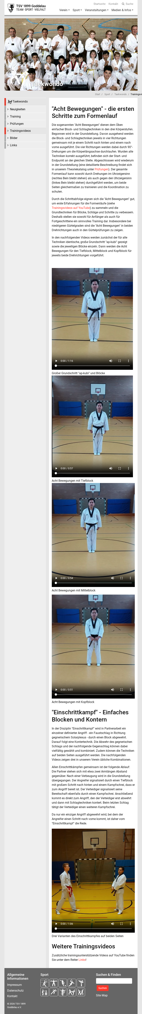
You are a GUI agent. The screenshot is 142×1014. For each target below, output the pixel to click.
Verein (63, 10)
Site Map (102, 995)
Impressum (14, 985)
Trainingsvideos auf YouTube (71, 208)
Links (13, 145)
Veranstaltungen (95, 10)
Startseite (100, 4)
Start (97, 94)
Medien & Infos (121, 10)
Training (15, 116)
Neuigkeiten (17, 109)
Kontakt (113, 4)
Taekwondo (120, 94)
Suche (129, 4)
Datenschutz (15, 990)
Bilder (13, 138)
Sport (76, 10)
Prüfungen (17, 123)
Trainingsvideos (20, 131)
